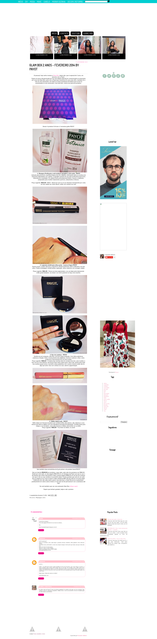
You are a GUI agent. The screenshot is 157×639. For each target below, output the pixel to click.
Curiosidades (106, 387)
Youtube (76, 33)
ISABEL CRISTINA (45, 586)
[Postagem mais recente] (32, 629)
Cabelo (47, 1)
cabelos (105, 383)
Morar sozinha (58, 1)
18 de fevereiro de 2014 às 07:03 (78, 518)
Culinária (106, 386)
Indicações (106, 395)
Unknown (42, 538)
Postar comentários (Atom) (39, 633)
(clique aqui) (73, 486)
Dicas (105, 390)
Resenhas (106, 405)
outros (43, 497)
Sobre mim (106, 406)
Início (54, 33)
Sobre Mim (88, 33)
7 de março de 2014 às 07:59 (79, 586)
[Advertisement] (113, 110)
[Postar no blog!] (52, 495)
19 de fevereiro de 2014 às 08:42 (78, 561)
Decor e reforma (75, 1)
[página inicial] (58, 631)
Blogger (116, 372)
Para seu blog (106, 403)
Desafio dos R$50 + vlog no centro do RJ (116, 538)
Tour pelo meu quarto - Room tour (114, 519)
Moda (105, 397)
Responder (41, 530)
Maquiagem (39, 497)
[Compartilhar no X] (54, 495)
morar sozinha (107, 399)
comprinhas (106, 384)
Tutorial (105, 408)
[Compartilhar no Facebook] (56, 495)
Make (39, 1)
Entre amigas (106, 393)
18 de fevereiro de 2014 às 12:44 (78, 538)
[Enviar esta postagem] (48, 495)
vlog (105, 410)
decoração (106, 389)
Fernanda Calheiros (82, 635)
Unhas (105, 409)
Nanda (41, 518)
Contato (64, 33)
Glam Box (56, 75)
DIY (105, 392)
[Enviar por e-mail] (51, 495)
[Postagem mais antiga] (85, 629)
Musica (105, 400)
